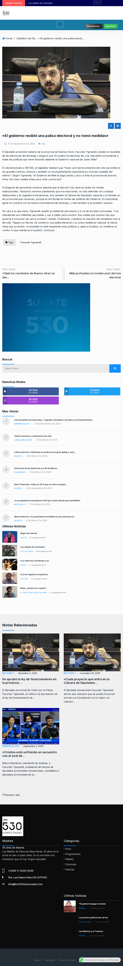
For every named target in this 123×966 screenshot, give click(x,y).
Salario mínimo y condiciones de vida (32, 436)
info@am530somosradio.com (25, 884)
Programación (73, 854)
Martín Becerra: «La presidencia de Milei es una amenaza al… (45, 516)
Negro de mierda (28, 533)
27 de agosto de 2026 (37, 565)
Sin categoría (85, 922)
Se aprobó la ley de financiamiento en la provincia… (29, 681)
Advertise (50, 960)
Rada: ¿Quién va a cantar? (33, 588)
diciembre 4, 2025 (27, 673)
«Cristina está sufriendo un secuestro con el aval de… (29, 754)
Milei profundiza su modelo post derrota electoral (95, 273)
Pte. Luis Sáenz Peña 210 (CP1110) (27, 877)
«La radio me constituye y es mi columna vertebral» (69, 3)
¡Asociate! (111, 26)
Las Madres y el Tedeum (91, 931)
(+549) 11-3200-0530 (21, 870)
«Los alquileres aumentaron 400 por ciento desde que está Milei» (47, 500)
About (37, 960)
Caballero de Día (25, 38)
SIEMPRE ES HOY (22, 424)
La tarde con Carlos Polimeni (33, 592)
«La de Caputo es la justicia (34, 574)
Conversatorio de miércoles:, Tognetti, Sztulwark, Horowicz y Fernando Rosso (53, 420)
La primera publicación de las (93, 917)
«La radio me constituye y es (34, 560)
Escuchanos (93, 26)
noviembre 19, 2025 (90, 673)
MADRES (82, 908)
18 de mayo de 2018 (97, 908)
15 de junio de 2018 (97, 936)
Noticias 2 (19, 504)
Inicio (68, 848)
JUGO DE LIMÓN (26, 551)
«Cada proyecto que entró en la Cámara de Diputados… (87, 681)
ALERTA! (18, 456)
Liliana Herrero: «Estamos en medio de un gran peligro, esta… (45, 452)
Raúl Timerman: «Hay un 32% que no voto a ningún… (41, 484)
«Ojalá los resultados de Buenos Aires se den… (28, 273)
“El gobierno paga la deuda (92, 904)
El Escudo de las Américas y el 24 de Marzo (35, 468)
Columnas (19, 472)
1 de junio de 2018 (102, 922)
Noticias (24, 579)
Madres (69, 859)
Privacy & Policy (67, 960)
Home (9, 38)
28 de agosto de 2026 (37, 538)
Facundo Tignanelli (30, 242)
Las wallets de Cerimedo (32, 547)
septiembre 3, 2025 (33, 746)
